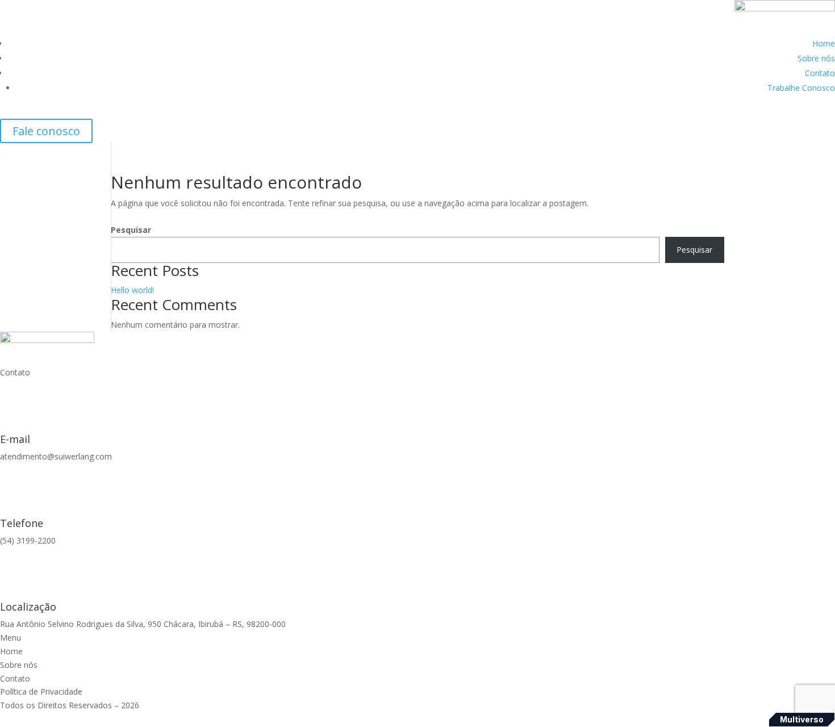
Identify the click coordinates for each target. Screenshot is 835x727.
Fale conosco (46, 131)
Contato (820, 73)
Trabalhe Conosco (801, 87)
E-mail (15, 439)
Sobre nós (816, 58)
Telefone (21, 523)
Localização (28, 606)
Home (823, 43)
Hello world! (132, 290)
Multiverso (802, 719)
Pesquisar (131, 229)
